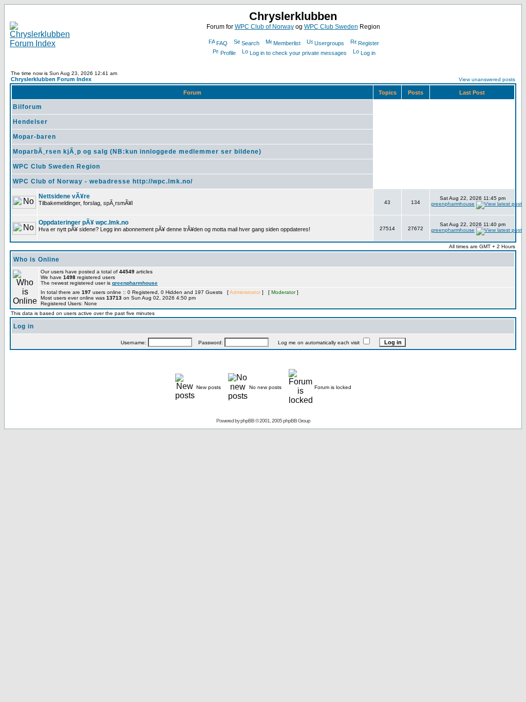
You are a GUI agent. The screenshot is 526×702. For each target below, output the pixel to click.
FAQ (222, 43)
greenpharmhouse (453, 204)
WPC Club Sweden (331, 26)
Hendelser (30, 121)
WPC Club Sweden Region (56, 166)
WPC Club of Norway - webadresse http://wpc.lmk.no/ (103, 181)
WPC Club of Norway (264, 26)
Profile (228, 53)
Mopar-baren (34, 136)
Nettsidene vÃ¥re (64, 196)
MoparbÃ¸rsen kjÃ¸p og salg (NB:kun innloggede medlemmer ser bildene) (137, 151)
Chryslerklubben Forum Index (51, 79)
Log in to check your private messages (298, 53)
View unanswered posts (487, 79)
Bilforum (27, 106)
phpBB (247, 420)
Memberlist (286, 43)
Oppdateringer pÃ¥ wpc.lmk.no (83, 222)
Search (250, 43)
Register (368, 43)
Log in (368, 53)
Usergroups (329, 43)
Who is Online (36, 259)
